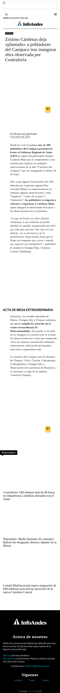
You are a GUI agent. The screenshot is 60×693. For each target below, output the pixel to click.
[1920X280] (30, 8)
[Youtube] (40, 680)
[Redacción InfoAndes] (5, 135)
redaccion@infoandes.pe (36, 666)
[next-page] (9, 600)
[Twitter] (27, 680)
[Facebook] (12, 680)
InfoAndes (32, 691)
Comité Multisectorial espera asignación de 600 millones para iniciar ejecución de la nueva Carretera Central (29, 589)
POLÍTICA (9, 33)
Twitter (32, 680)
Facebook (18, 680)
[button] (6, 14)
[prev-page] (2, 600)
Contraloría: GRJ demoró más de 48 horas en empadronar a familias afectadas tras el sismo (29, 496)
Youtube (45, 680)
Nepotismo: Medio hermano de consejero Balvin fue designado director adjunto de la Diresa (30, 542)
